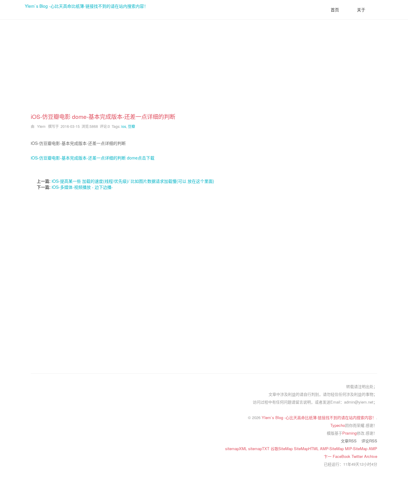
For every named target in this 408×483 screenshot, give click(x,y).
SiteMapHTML (307, 448)
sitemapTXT (259, 448)
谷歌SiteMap (282, 448)
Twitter (358, 456)
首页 (335, 10)
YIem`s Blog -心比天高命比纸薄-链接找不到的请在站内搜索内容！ (86, 6)
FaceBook (342, 456)
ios (123, 126)
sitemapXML (236, 448)
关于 (361, 10)
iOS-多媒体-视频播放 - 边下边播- (82, 187)
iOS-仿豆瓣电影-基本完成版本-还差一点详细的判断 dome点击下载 (92, 158)
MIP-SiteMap (357, 448)
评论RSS (369, 441)
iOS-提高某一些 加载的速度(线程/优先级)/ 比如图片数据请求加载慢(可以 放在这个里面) (133, 181)
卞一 (328, 456)
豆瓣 (131, 126)
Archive (370, 456)
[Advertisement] (204, 70)
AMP (373, 448)
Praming (349, 433)
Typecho (337, 425)
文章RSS (349, 441)
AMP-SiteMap (332, 448)
